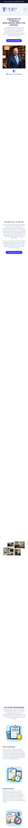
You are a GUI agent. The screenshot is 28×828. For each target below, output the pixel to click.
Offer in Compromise (9, 747)
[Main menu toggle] (25, 9)
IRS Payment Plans (8, 788)
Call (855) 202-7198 (19, 1)
